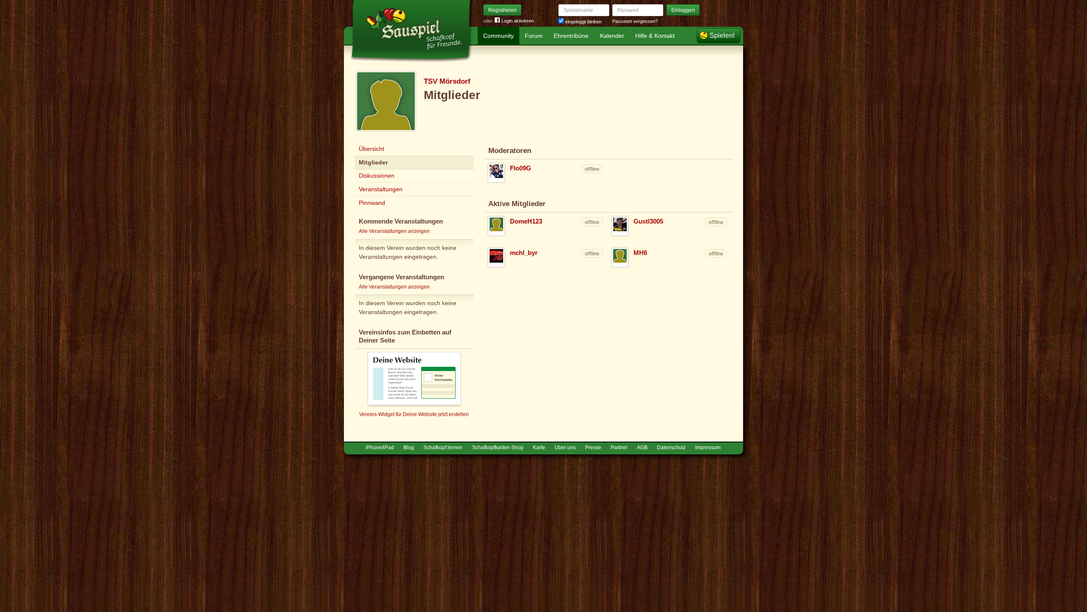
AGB (642, 447)
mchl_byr (524, 252)
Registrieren (502, 10)
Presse (593, 447)
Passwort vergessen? (635, 21)
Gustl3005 (648, 221)
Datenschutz (671, 447)
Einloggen (683, 10)
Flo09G (520, 168)
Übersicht (371, 148)
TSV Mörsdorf (447, 81)
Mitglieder (373, 162)
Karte (539, 447)
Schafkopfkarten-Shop (498, 447)
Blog (408, 447)
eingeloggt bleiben (583, 21)
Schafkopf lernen (442, 447)
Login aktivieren (517, 20)
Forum (534, 35)
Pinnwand (372, 202)
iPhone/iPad (380, 447)
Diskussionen (376, 175)
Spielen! (722, 35)
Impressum (708, 447)
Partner (619, 447)
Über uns (565, 447)
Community (498, 35)
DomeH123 (526, 221)
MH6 (640, 252)
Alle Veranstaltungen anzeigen (394, 231)
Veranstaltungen (381, 189)
